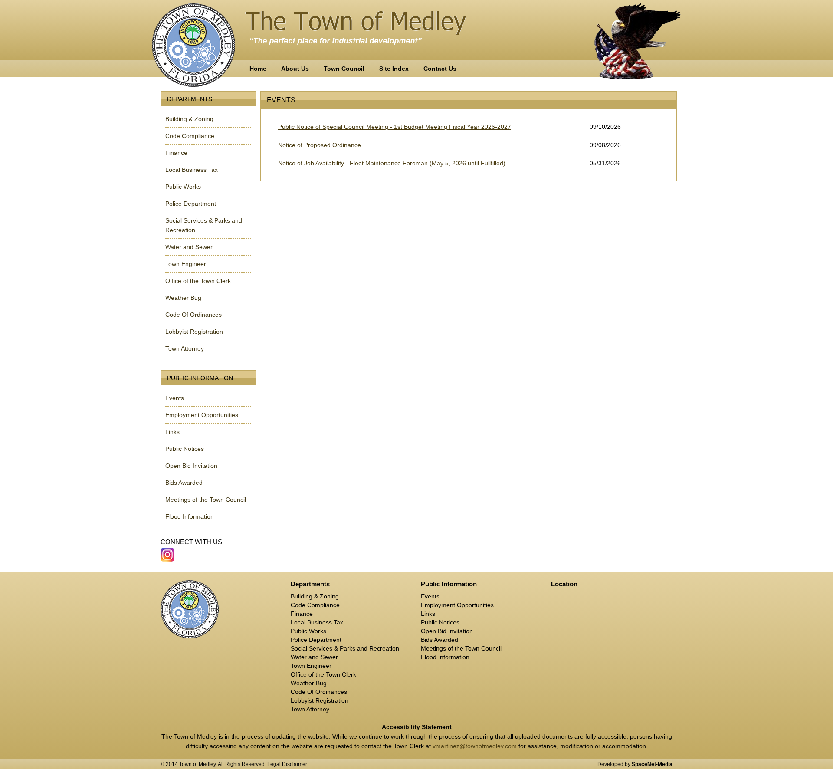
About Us (295, 68)
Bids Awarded (184, 482)
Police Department (190, 203)
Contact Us (439, 68)
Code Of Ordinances (193, 314)
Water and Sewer (189, 246)
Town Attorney (184, 348)
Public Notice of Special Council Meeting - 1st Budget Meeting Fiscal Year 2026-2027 (394, 126)
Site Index (394, 68)
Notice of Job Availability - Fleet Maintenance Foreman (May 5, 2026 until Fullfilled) (391, 163)
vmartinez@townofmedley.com (475, 746)
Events (174, 397)
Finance (176, 152)
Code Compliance (189, 135)
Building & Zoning (189, 118)
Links (172, 431)
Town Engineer (185, 263)
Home (257, 68)
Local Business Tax (191, 169)
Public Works (183, 186)
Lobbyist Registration (194, 331)
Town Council (344, 68)
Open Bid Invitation (191, 465)
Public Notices (184, 448)
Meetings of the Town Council (205, 499)
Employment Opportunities (201, 414)
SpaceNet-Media (652, 764)
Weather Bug (183, 297)
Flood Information (189, 516)
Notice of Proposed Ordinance (319, 144)
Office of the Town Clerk (198, 280)
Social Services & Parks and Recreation (345, 648)
